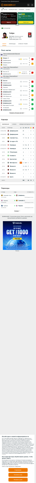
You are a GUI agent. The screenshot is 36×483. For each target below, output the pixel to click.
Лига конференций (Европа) (11, 53)
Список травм (23, 43)
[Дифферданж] (29, 36)
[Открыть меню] (32, 5)
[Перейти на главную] (9, 5)
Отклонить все (18, 474)
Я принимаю (18, 470)
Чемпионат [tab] (5, 124)
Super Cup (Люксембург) (10, 67)
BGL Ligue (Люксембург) (10, 76)
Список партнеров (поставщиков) (11, 466)
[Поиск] (28, 5)
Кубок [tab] (14, 124)
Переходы (12, 43)
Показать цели (18, 479)
